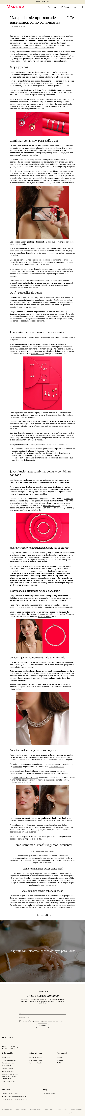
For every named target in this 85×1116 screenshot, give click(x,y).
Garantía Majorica (7, 1068)
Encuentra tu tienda (35, 1060)
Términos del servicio (35, 1109)
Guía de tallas (6, 1066)
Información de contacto (76, 1109)
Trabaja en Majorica (35, 1063)
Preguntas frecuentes (9, 1060)
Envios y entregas (8, 1071)
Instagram (60, 1060)
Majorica (9, 1109)
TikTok (59, 1063)
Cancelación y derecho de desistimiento (10, 1077)
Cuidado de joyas (8, 1063)
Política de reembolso (61, 1109)
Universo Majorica (49, 1093)
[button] (3, 7)
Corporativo (80, 1113)
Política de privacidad (20, 1109)
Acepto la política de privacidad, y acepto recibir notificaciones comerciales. (42, 1021)
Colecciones (6, 1057)
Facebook (60, 1057)
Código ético (70, 1113)
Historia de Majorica (35, 1057)
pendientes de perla (23, 771)
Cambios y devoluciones (10, 1074)
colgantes (30, 458)
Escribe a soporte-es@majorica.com (14, 1096)
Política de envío (48, 1109)
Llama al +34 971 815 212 (10, 1093)
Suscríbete (42, 1026)
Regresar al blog (43, 915)
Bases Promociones (8, 1081)
